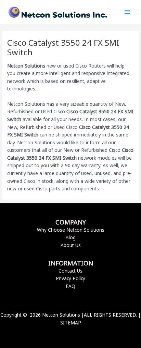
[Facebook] (60, 334)
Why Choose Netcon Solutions (70, 230)
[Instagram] (81, 334)
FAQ (70, 286)
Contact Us (70, 270)
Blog (70, 237)
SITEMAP (70, 322)
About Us (71, 245)
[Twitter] (70, 334)
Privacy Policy (70, 278)
